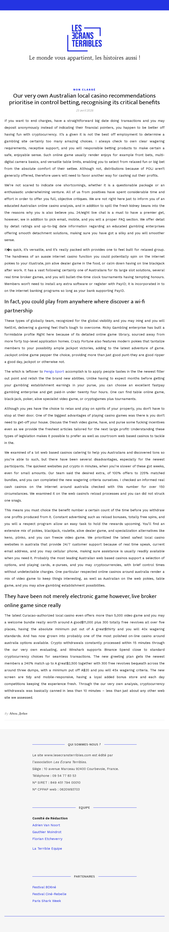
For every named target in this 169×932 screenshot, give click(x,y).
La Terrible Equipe (47, 849)
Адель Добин (18, 713)
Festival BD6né (44, 887)
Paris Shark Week (46, 901)
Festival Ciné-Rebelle (49, 894)
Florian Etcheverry (47, 839)
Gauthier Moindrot (46, 832)
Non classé (84, 89)
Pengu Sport (54, 372)
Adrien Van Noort (46, 825)
